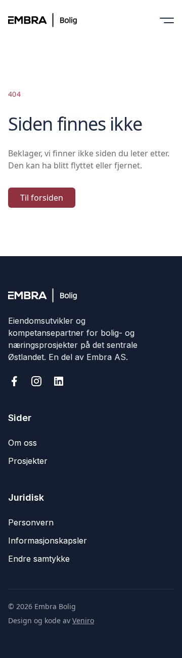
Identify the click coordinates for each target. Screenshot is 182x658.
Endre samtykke (39, 559)
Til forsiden (41, 197)
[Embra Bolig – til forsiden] (49, 20)
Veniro (83, 620)
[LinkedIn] (59, 381)
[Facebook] (14, 381)
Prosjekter (28, 461)
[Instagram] (36, 381)
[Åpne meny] (167, 20)
